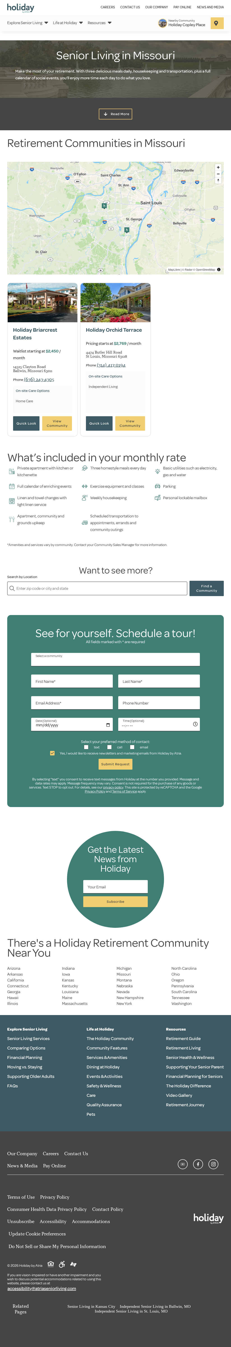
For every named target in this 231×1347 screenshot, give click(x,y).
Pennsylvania (182, 985)
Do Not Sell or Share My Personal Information (57, 1246)
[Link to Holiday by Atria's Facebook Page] (198, 1164)
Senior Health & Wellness (190, 1057)
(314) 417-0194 (111, 365)
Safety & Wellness (104, 1086)
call (119, 747)
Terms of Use (21, 1197)
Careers (108, 7)
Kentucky (70, 985)
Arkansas (15, 974)
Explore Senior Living (24, 22)
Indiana (68, 968)
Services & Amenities (107, 1057)
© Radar (187, 269)
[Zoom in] (218, 167)
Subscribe (116, 901)
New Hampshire (130, 997)
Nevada (123, 991)
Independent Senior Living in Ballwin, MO (155, 1306)
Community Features (107, 1048)
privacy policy (113, 787)
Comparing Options (26, 1048)
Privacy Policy (95, 791)
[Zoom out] (218, 174)
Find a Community (206, 588)
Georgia (13, 991)
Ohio (175, 974)
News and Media (210, 7)
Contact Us (130, 7)
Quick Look (26, 423)
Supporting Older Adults (30, 1076)
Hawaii (12, 997)
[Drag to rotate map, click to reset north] (218, 180)
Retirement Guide (183, 1038)
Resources (97, 22)
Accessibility (53, 1221)
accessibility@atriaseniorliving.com (41, 1288)
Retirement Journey (185, 1105)
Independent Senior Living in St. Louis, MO (131, 1311)
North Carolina (183, 968)
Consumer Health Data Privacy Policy (47, 1209)
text (96, 747)
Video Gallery (179, 1095)
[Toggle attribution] (219, 269)
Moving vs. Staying (24, 1067)
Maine (67, 997)
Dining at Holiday (103, 1067)
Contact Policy (107, 1209)
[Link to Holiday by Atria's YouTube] (183, 1164)
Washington (181, 1003)
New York (124, 1003)
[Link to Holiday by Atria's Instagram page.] (213, 1164)
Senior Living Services (28, 1038)
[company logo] (20, 7)
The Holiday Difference (188, 1086)
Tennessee (180, 997)
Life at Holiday (65, 22)
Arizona (13, 968)
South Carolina (184, 991)
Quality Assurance (104, 1105)
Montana (124, 980)
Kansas (68, 980)
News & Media (22, 1166)
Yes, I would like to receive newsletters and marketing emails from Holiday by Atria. (120, 753)
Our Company (156, 7)
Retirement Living (183, 1048)
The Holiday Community (110, 1038)
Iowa (66, 974)
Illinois (12, 1003)
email (143, 747)
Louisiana (70, 991)
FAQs (12, 1086)
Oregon (177, 980)
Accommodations (91, 1221)
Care (91, 1095)
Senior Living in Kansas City (91, 1306)
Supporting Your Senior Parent (195, 1067)
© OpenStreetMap (204, 269)
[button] (104, 206)
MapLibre (174, 269)
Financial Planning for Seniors (194, 1076)
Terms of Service (124, 791)
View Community (57, 423)
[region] (115, 218)
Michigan (124, 968)
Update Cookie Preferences (37, 1234)
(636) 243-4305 (39, 379)
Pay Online (182, 7)
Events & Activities (104, 1076)
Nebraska (125, 985)
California (15, 980)
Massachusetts (75, 1003)
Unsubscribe (20, 1221)
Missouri (124, 974)
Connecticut (18, 985)
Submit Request (115, 764)
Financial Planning (24, 1057)
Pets (91, 1114)
